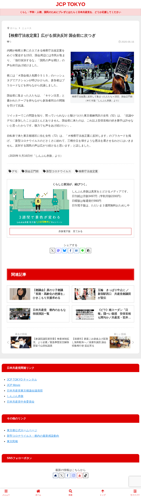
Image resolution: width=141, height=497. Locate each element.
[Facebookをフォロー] (67, 475)
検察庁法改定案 (88, 171)
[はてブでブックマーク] (76, 250)
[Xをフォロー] (61, 475)
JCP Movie (13, 385)
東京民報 (12, 441)
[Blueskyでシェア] (64, 250)
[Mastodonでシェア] (58, 250)
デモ (14, 171)
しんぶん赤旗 (15, 396)
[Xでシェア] (52, 250)
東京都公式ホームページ (22, 430)
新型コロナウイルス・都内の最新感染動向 (33, 435)
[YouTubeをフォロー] (79, 475)
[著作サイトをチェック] (55, 475)
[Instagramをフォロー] (73, 475)
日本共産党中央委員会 (20, 401)
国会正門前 (32, 171)
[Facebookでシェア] (70, 250)
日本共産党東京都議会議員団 (25, 390)
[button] (88, 250)
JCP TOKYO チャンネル (22, 379)
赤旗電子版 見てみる (70, 231)
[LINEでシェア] (82, 250)
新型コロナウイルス (58, 171)
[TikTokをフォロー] (85, 475)
